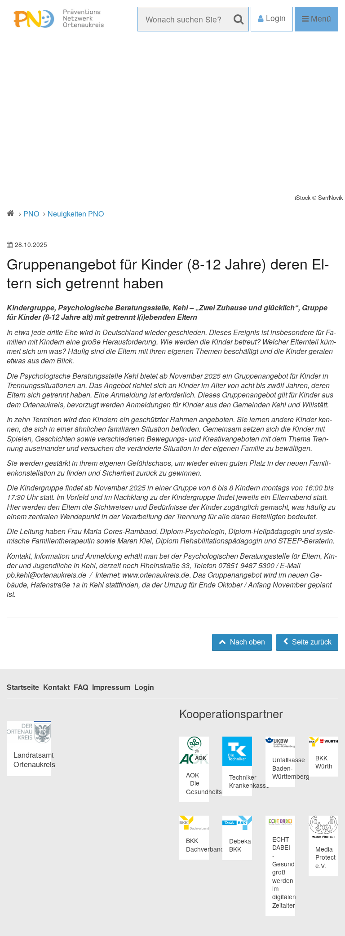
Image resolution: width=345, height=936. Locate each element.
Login (144, 687)
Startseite (23, 687)
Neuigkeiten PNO (76, 213)
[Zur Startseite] (57, 19)
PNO (31, 213)
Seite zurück (311, 641)
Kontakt (56, 687)
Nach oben (246, 641)
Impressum (111, 687)
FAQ (81, 687)
